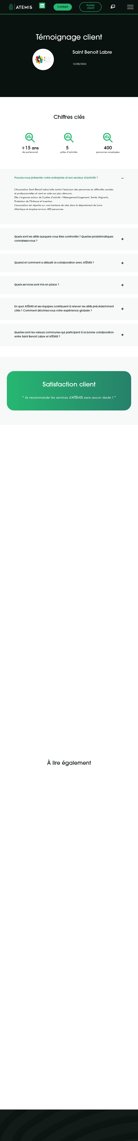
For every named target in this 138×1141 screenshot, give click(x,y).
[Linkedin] (42, 5)
